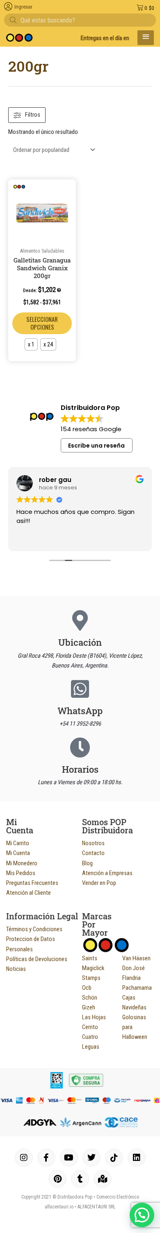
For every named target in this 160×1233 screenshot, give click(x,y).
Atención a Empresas (107, 873)
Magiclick (93, 968)
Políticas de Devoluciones (36, 959)
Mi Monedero (21, 863)
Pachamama (137, 987)
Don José (133, 968)
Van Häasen (136, 958)
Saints (89, 958)
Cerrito (90, 1027)
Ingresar (23, 7)
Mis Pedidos (20, 873)
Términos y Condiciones (34, 929)
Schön (89, 997)
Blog (87, 863)
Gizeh (88, 1007)
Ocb (86, 987)
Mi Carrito (17, 843)
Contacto (93, 853)
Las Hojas (94, 1017)
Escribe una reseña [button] (96, 445)
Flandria (131, 978)
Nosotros (93, 843)
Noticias (16, 969)
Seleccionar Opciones (42, 323)
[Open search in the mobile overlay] (80, 20)
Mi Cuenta (18, 853)
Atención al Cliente (28, 892)
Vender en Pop (99, 883)
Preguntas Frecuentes (32, 883)
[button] (68, 188)
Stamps (91, 978)
